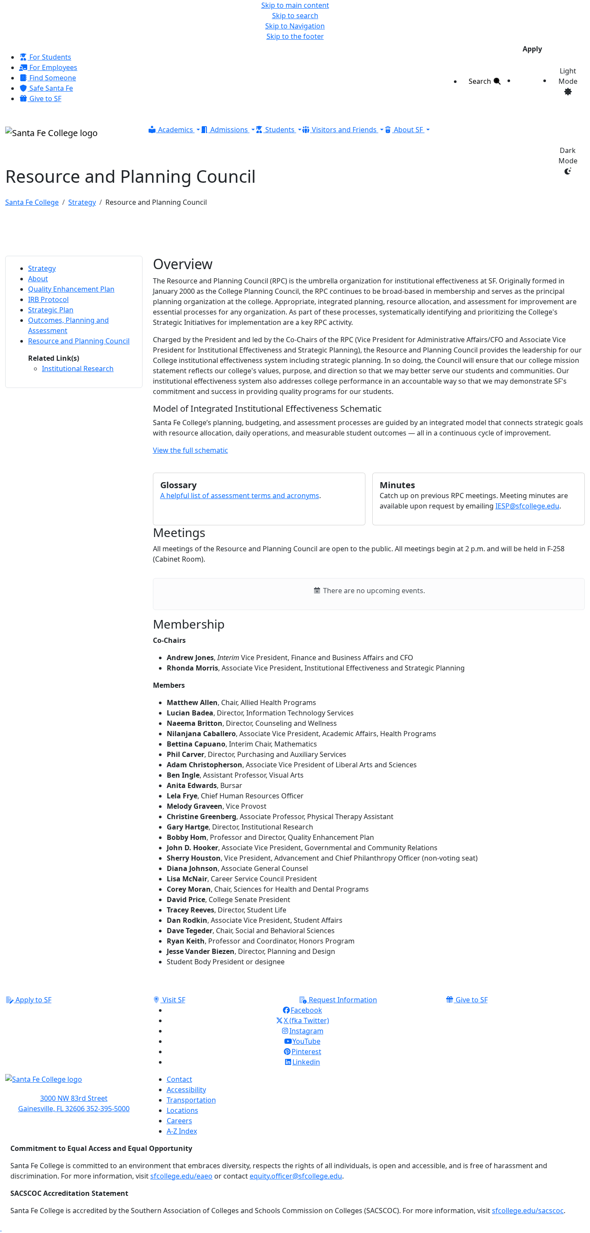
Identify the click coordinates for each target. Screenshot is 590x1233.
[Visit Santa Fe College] (74, 1083)
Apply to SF (32, 999)
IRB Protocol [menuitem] (48, 299)
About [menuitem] (38, 278)
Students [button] (279, 129)
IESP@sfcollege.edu (527, 506)
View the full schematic (190, 450)
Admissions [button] (229, 129)
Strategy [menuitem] (42, 268)
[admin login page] (1, 1228)
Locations (182, 1110)
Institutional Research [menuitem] (78, 368)
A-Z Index (182, 1131)
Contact (179, 1079)
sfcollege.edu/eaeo (181, 1176)
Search (481, 81)
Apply (532, 49)
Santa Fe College (32, 202)
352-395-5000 (108, 1108)
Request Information (342, 999)
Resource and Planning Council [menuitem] (79, 341)
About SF (408, 129)
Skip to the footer (295, 36)
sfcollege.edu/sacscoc (528, 1210)
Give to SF (44, 98)
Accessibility (186, 1089)
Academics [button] (175, 129)
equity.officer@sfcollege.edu (296, 1176)
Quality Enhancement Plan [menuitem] (71, 289)
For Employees (52, 67)
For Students (49, 57)
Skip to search (295, 15)
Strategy (82, 202)
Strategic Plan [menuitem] (50, 310)
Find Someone (52, 78)
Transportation (191, 1100)
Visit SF (173, 999)
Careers (179, 1120)
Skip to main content (295, 5)
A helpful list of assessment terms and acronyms (239, 495)
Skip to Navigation (295, 26)
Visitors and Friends (344, 129)
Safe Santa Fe (50, 88)
